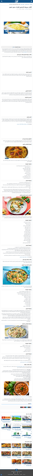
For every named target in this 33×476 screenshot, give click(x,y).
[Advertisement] (16, 15)
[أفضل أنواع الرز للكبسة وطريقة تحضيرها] (6, 445)
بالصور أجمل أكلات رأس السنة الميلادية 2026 (17, 457)
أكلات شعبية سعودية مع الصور (24, 257)
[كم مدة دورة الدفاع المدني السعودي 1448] (27, 426)
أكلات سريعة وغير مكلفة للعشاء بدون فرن (22, 124)
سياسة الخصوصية (16, 474)
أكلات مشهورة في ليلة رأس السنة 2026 (6, 457)
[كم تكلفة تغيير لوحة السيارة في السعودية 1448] (16, 434)
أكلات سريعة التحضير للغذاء (20, 366)
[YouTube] (14, 473)
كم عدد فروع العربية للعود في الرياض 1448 (6, 429)
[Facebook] (19, 473)
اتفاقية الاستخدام (10, 474)
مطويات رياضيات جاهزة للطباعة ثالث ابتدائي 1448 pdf (16, 429)
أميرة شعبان (26, 9)
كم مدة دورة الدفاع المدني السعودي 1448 (27, 429)
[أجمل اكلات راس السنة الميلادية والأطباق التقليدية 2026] (27, 453)
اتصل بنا (21, 474)
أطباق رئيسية (22, 4)
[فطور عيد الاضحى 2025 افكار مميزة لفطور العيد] (27, 461)
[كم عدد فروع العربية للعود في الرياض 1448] (6, 426)
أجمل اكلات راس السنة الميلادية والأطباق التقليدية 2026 (27, 457)
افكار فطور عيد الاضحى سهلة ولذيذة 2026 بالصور (27, 449)
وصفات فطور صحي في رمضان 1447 (17, 449)
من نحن (24, 474)
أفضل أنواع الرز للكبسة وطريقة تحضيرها (6, 449)
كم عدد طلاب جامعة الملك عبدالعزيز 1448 (27, 437)
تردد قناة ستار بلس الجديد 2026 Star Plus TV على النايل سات (6, 421)
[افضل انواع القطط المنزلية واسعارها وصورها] (27, 418)
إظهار (13, 47)
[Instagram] (15, 473)
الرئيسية (31, 4)
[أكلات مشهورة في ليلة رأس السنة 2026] (6, 453)
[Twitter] (17, 473)
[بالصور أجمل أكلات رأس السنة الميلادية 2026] (16, 453)
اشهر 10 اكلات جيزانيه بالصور (24, 362)
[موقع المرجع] (16, 1)
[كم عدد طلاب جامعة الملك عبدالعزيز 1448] (27, 434)
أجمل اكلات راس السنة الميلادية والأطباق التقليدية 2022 (20, 396)
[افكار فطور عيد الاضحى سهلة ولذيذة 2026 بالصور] (27, 445)
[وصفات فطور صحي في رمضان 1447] (16, 445)
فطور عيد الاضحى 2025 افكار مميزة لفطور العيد (27, 465)
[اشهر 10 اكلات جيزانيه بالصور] (16, 461)
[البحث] (1, 1)
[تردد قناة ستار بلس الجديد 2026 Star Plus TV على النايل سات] (6, 418)
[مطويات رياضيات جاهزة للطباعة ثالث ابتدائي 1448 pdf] (16, 426)
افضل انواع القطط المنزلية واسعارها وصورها (27, 421)
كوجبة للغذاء (12, 286)
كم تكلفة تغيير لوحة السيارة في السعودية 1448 (17, 437)
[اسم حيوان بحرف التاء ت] (16, 418)
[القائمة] (31, 1)
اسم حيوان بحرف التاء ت (17, 421)
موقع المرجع (25, 52)
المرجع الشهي (27, 4)
